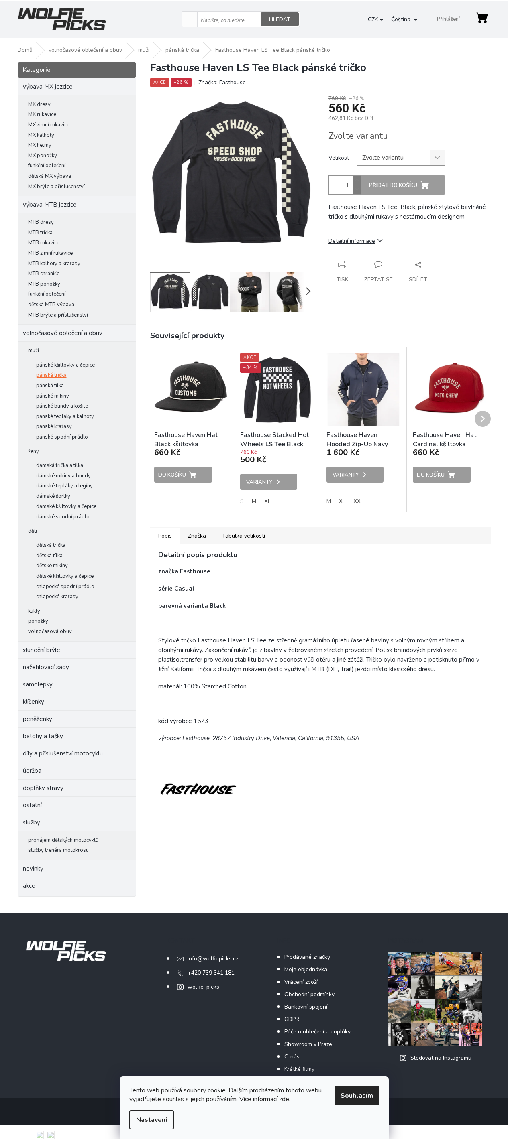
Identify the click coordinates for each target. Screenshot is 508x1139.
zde (284, 1099)
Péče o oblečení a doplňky (317, 1031)
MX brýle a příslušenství (56, 186)
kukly (34, 611)
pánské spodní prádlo (62, 437)
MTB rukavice (43, 242)
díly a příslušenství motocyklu (63, 753)
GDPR (291, 1019)
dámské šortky (53, 496)
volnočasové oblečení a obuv (62, 333)
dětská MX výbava (49, 176)
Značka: (222, 82)
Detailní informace (351, 241)
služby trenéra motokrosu (58, 850)
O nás (292, 1056)
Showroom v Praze (308, 1044)
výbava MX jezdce (48, 87)
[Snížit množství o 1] (357, 189)
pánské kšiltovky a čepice (65, 365)
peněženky (37, 719)
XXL (358, 501)
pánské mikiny (52, 396)
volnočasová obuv (50, 631)
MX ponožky (42, 155)
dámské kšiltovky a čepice (66, 506)
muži (33, 350)
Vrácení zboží (301, 982)
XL (267, 501)
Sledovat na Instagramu (440, 1058)
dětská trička (50, 545)
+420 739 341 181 (211, 973)
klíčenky (33, 702)
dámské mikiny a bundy (63, 475)
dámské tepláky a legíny (64, 485)
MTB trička (40, 232)
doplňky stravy (43, 788)
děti (32, 531)
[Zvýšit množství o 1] (357, 180)
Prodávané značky (307, 957)
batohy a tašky (43, 736)
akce (29, 886)
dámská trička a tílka (59, 465)
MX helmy (39, 145)
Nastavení (151, 1119)
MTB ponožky (44, 284)
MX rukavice (42, 114)
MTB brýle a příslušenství (58, 315)
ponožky (38, 621)
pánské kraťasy (54, 426)
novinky (33, 869)
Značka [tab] (197, 536)
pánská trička (51, 375)
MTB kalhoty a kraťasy (54, 263)
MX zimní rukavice (48, 124)
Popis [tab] (165, 536)
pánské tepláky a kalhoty (65, 416)
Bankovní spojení (305, 1007)
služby (31, 822)
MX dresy (39, 104)
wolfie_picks (203, 987)
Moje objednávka (305, 969)
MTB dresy (41, 222)
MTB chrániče (43, 273)
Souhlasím (357, 1095)
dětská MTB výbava (51, 304)
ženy (33, 451)
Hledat (279, 19)
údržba (32, 771)
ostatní (32, 805)
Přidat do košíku (393, 185)
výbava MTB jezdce (50, 205)
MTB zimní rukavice (50, 253)
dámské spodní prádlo (63, 516)
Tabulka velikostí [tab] (243, 536)
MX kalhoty (41, 135)
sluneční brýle (41, 650)
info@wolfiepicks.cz (213, 958)
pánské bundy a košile (62, 406)
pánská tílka (50, 385)
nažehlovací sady (46, 667)
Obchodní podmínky (309, 994)
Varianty (259, 482)
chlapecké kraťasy (57, 596)
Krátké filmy (299, 1069)
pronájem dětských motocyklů (63, 840)
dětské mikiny (52, 565)
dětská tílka (49, 555)
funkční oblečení (46, 165)
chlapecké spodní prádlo (65, 586)
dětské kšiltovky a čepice (65, 576)
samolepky (38, 684)
